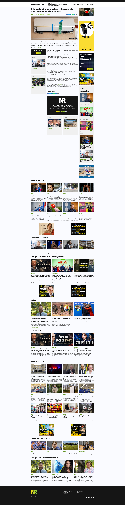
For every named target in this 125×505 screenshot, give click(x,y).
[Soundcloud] (90, 49)
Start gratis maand (60, 111)
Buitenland (80, 4)
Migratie (86, 4)
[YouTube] (87, 49)
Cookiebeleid (65, 493)
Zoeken (73, 0)
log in (67, 111)
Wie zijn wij (92, 0)
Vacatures (65, 494)
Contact (77, 0)
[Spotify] (83, 49)
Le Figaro (38, 47)
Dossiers (86, 0)
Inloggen (32, 0)
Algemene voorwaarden (67, 491)
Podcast (73, 4)
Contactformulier (80, 491)
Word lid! (37, 0)
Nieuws (82, 0)
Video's (92, 4)
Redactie (78, 492)
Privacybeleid (65, 492)
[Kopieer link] (77, 14)
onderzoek (60, 84)
